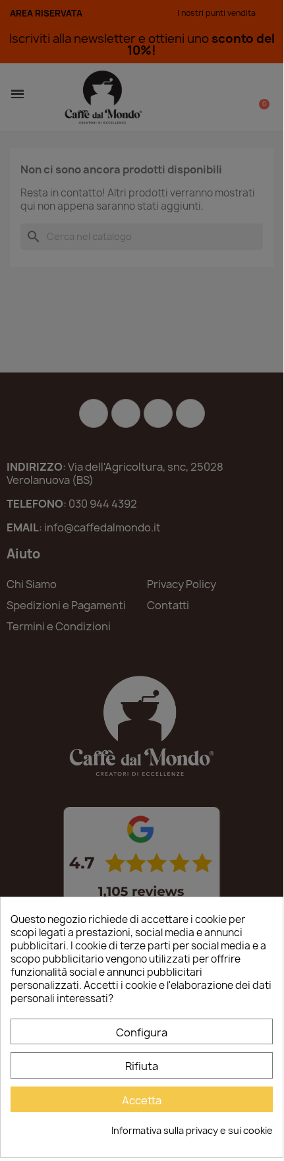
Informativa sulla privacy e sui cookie (192, 1130)
